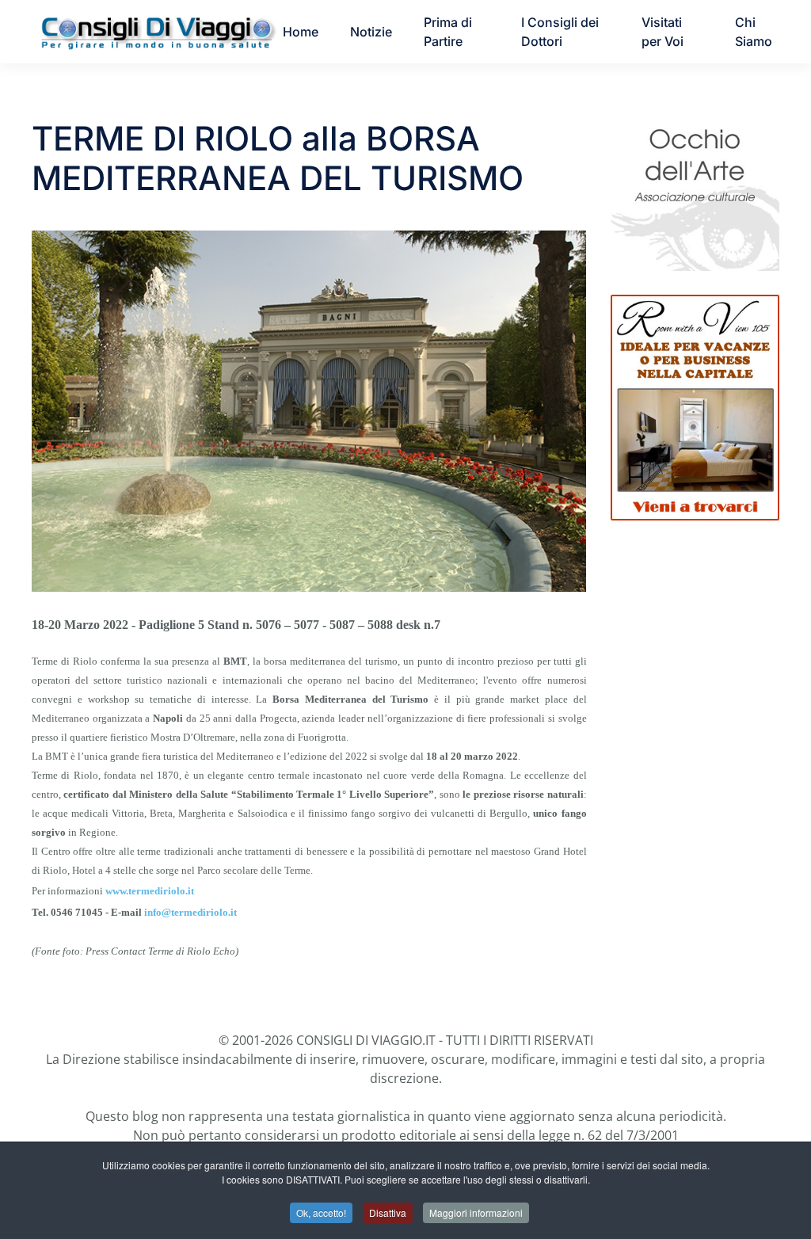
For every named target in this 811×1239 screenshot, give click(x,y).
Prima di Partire (448, 31)
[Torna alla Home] (157, 31)
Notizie (371, 32)
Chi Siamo (753, 31)
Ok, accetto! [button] (321, 1212)
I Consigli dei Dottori (560, 31)
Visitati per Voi (662, 31)
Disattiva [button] (387, 1212)
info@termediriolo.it (190, 912)
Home (300, 32)
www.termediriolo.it (149, 891)
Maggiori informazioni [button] (476, 1212)
